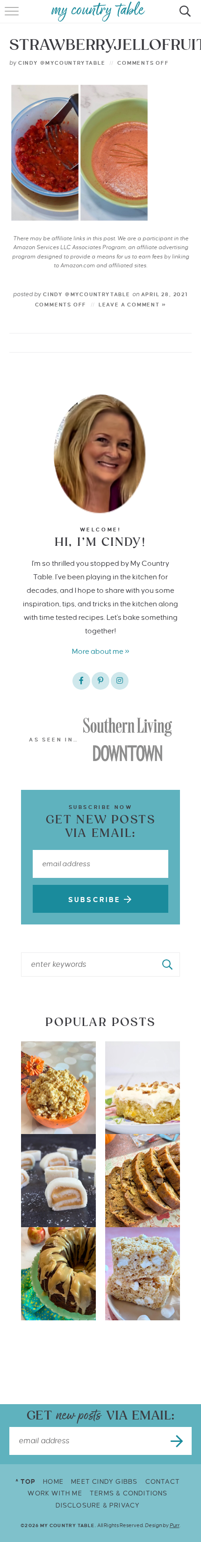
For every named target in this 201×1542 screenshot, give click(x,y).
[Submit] (167, 964)
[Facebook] (81, 681)
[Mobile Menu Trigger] (13, 16)
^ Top (25, 1481)
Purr (174, 1525)
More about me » (100, 651)
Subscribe (96, 899)
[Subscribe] (178, 1441)
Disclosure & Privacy (98, 1505)
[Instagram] (120, 681)
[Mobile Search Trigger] (183, 16)
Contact (162, 1481)
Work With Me (55, 1493)
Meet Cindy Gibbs (104, 1481)
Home (53, 1481)
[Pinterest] (100, 681)
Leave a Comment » (132, 304)
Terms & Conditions (129, 1493)
